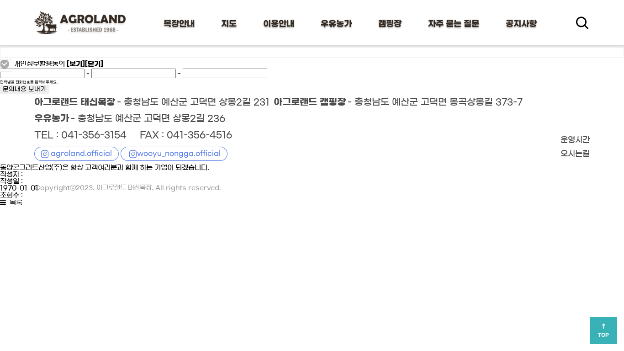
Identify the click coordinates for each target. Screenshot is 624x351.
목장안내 (179, 24)
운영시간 (575, 140)
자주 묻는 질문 (453, 24)
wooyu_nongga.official (179, 153)
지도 (229, 24)
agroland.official (81, 153)
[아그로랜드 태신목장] (80, 22)
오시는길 (575, 154)
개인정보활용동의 (39, 64)
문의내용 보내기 (24, 89)
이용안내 (278, 24)
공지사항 (521, 24)
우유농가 (336, 24)
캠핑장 (390, 24)
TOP (603, 335)
